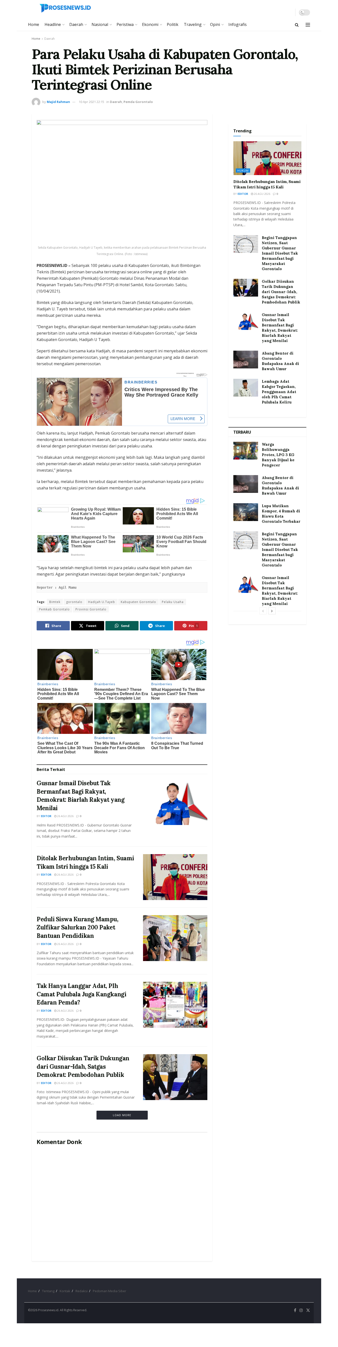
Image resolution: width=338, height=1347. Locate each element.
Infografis (237, 24)
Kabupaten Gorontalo (138, 602)
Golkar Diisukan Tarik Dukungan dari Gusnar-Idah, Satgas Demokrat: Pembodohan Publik (83, 1066)
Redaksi (81, 1291)
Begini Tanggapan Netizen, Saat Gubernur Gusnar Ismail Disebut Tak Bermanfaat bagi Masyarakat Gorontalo (280, 253)
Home (33, 24)
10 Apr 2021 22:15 (91, 102)
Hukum (243, 170)
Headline (53, 24)
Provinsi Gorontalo (90, 609)
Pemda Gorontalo (138, 102)
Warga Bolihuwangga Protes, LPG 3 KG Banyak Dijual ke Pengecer (278, 454)
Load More (122, 1115)
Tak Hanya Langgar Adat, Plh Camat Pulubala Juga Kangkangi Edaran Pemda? (81, 994)
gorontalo (74, 602)
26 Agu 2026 (64, 816)
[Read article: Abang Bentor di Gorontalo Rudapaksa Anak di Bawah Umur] (245, 359)
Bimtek (54, 602)
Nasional (100, 24)
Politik (172, 24)
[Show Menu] (308, 24)
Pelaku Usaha (173, 602)
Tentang (48, 1291)
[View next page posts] (272, 610)
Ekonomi (150, 24)
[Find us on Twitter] (308, 1310)
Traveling (193, 24)
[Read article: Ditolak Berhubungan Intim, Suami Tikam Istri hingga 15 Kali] (175, 877)
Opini (215, 24)
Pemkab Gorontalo (54, 609)
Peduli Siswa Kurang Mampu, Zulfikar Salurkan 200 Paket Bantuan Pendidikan (78, 927)
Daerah (76, 24)
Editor (46, 816)
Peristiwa (125, 24)
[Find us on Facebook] (295, 1310)
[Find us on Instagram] (301, 1310)
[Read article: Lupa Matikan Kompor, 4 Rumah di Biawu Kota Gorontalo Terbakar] (245, 512)
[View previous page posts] (263, 610)
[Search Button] (297, 25)
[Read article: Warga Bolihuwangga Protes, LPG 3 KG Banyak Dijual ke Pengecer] (245, 451)
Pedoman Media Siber (109, 1291)
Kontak (65, 1291)
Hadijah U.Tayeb (101, 602)
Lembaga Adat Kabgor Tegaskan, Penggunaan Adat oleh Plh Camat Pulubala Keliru (279, 391)
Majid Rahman (58, 102)
